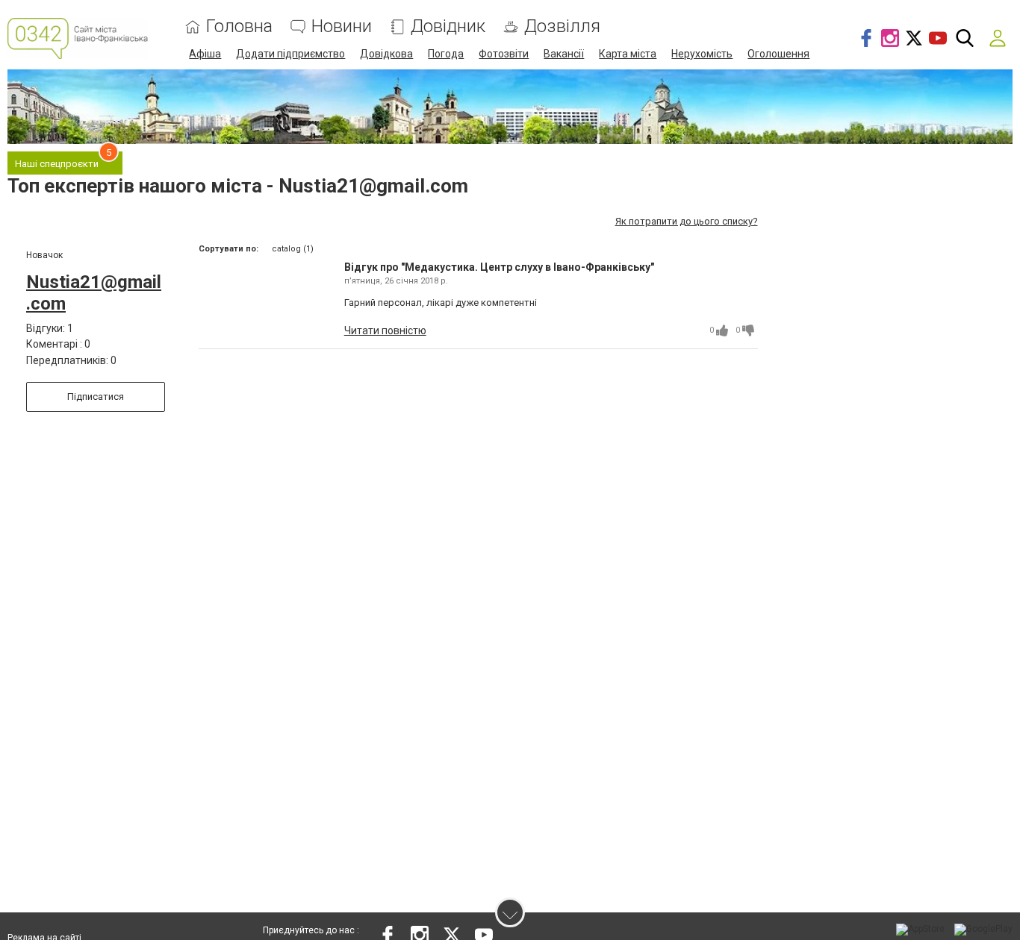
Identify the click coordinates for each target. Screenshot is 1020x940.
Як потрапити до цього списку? (686, 221)
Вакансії (564, 54)
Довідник (448, 26)
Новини (341, 26)
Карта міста (627, 54)
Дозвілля (562, 26)
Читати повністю (385, 330)
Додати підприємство (290, 54)
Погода (446, 54)
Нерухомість (702, 54)
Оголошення (778, 54)
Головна (239, 26)
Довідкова (386, 54)
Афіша (205, 54)
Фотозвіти (504, 54)
